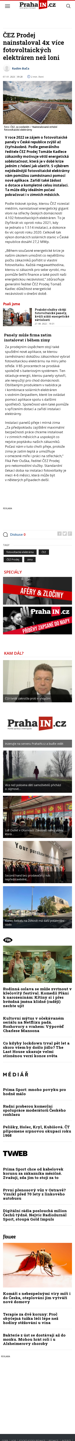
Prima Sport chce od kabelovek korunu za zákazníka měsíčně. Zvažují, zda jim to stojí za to (33, 1173)
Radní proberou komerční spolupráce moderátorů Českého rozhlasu (34, 1110)
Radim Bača (20, 68)
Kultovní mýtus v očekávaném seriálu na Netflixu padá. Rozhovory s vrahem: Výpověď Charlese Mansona (33, 1024)
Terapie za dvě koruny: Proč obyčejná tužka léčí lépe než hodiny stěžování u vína (30, 1318)
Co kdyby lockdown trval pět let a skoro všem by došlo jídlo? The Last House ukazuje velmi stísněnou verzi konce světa (36, 1049)
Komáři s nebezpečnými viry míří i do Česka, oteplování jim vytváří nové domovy (37, 1297)
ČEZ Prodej (13, 559)
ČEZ (44, 552)
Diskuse (18, 534)
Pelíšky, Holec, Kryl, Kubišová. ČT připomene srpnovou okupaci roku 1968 (37, 1131)
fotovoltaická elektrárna (20, 552)
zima (30, 559)
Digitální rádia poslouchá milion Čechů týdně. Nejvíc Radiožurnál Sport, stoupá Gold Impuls (35, 1215)
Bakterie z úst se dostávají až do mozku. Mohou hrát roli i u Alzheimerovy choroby (34, 1339)
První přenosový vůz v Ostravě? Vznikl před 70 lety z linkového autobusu (34, 1194)
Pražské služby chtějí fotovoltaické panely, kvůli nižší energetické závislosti (52, 315)
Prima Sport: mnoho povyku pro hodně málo (34, 1091)
